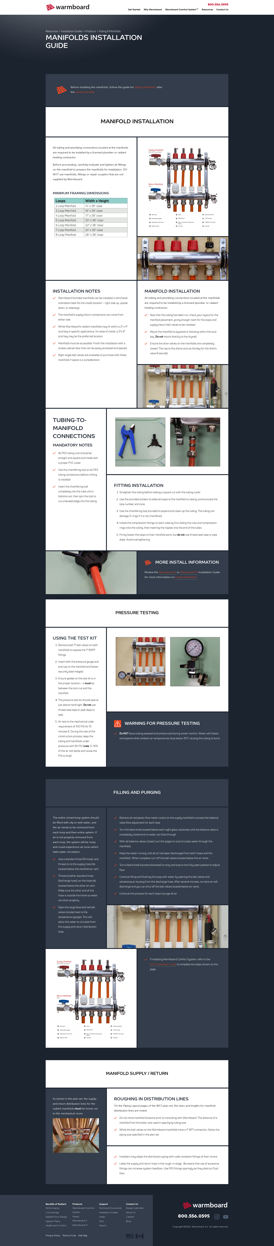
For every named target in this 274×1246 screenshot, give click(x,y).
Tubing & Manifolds (110, 31)
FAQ (101, 1221)
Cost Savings (52, 1212)
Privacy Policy (53, 1235)
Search (102, 1225)
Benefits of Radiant (56, 1204)
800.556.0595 (218, 4)
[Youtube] (225, 1216)
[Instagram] (216, 1216)
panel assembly (84, 92)
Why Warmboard (153, 9)
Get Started (134, 9)
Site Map (82, 1235)
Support (103, 1204)
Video (102, 1216)
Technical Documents (110, 1208)
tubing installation (145, 87)
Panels (75, 1216)
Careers (130, 1216)
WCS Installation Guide (163, 964)
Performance (52, 1208)
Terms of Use (69, 1235)
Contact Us (222, 9)
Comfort (61, 1225)
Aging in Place (53, 1221)
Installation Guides (71, 31)
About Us (130, 1212)
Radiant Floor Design (56, 1216)
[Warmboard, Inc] (68, 7)
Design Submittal (134, 1208)
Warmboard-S (167, 572)
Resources (207, 9)
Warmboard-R (189, 572)
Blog (128, 1221)
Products (90, 31)
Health (49, 1225)
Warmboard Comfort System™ (181, 9)
